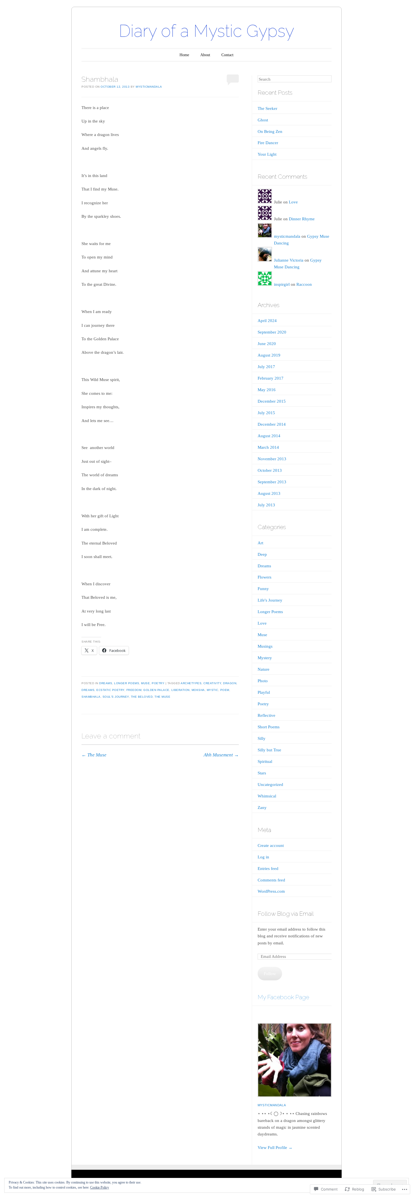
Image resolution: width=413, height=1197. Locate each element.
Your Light (267, 154)
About (205, 55)
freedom (134, 690)
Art (260, 543)
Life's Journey (270, 600)
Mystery (265, 658)
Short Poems (269, 727)
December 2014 (272, 424)
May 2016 (267, 389)
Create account (271, 845)
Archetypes (191, 683)
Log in (263, 857)
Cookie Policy (99, 1187)
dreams (87, 690)
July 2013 (266, 505)
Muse (145, 683)
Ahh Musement (221, 755)
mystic (212, 690)
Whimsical (267, 796)
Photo (263, 681)
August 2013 (269, 493)
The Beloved (142, 696)
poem (224, 690)
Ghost (263, 120)
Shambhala (91, 696)
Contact (227, 55)
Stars (262, 773)
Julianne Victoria (288, 260)
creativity (212, 683)
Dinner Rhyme (302, 219)
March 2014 (268, 447)
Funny (263, 588)
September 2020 (272, 332)
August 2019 (269, 355)
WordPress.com (271, 891)
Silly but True (269, 750)
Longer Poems (126, 683)
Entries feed (268, 868)
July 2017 (266, 366)
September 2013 (272, 482)
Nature (263, 669)
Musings (265, 646)
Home (184, 55)
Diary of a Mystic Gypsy (206, 31)
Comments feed (271, 880)
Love (293, 202)
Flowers (264, 577)
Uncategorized (270, 784)
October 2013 (270, 470)
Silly (262, 738)
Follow (270, 973)
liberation (180, 690)
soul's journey (116, 696)
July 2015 (266, 413)
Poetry (158, 683)
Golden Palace (156, 690)
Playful (264, 692)
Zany (262, 807)
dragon (229, 683)
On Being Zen (270, 131)
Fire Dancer (268, 142)
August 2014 (269, 436)
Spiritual (265, 761)
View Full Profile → (275, 1147)
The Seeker (267, 108)
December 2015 (272, 401)
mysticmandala (149, 86)
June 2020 (267, 343)
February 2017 (270, 378)
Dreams (105, 683)
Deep (262, 554)
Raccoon (304, 284)
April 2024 (267, 320)
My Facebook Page (283, 997)
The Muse (162, 696)
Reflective (266, 715)
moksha (198, 690)
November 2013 (272, 459)
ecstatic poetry (110, 690)
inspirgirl (282, 284)
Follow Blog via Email (286, 913)
